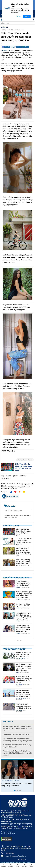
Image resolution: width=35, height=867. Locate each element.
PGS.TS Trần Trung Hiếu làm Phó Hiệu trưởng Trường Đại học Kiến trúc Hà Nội (23, 693)
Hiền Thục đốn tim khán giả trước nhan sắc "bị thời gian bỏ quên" (23, 467)
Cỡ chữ (17, 866)
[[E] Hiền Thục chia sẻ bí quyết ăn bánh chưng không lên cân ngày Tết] (9, 541)
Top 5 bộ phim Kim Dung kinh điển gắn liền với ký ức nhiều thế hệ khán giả (23, 628)
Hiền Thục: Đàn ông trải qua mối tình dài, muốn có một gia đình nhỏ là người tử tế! (23, 562)
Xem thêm (17, 641)
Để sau (18, 16)
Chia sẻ (31, 866)
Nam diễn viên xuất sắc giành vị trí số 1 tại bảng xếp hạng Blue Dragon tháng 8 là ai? (17, 728)
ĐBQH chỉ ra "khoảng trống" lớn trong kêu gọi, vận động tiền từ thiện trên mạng (23, 667)
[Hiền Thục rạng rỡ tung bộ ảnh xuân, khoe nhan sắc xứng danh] (9, 550)
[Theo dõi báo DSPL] (17, 46)
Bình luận (24, 866)
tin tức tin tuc (5, 478)
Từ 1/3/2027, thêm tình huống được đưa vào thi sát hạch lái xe (23, 706)
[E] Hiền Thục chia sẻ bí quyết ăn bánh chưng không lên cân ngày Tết (23, 541)
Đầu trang (21, 860)
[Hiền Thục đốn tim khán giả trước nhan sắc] (7, 467)
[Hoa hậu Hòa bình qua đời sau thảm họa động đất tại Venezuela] (17, 769)
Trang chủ (3, 866)
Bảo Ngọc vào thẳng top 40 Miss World (23, 605)
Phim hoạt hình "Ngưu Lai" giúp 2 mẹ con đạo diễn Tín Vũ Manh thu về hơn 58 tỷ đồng (24, 594)
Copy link (10, 866)
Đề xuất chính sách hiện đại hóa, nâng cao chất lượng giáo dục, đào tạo (24, 679)
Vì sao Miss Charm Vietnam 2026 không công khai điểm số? (23, 583)
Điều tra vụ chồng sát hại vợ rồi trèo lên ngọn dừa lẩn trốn (23, 654)
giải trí (15, 476)
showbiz (8, 476)
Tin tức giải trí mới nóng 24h (11, 780)
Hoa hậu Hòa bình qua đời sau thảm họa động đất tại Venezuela (16, 784)
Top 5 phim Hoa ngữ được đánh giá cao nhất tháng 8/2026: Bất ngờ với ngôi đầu (24, 616)
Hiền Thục (22, 476)
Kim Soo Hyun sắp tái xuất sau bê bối (16, 735)
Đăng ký (26, 16)
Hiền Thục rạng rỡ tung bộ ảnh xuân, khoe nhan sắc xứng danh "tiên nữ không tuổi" (23, 552)
